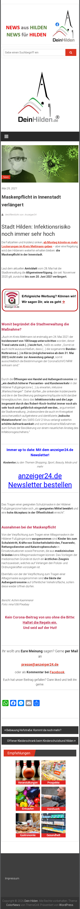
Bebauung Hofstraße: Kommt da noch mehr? (33, 730)
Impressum (12, 878)
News (6, 177)
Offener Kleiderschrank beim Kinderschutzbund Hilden (40, 740)
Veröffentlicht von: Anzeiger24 (20, 214)
